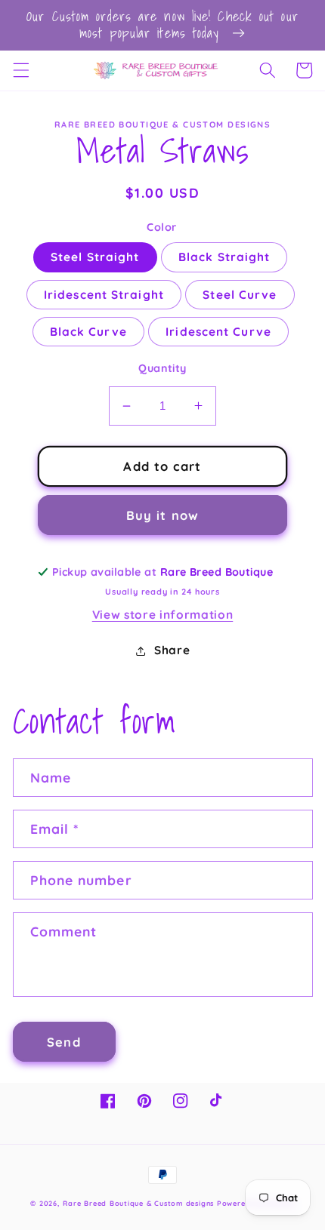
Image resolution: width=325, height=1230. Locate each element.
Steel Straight (95, 257)
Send (63, 1042)
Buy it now (162, 515)
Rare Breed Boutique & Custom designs (138, 1203)
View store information (163, 614)
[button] (20, 70)
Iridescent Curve (218, 331)
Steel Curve (240, 295)
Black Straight (224, 257)
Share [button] (172, 650)
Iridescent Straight (104, 295)
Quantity (162, 368)
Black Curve (88, 331)
